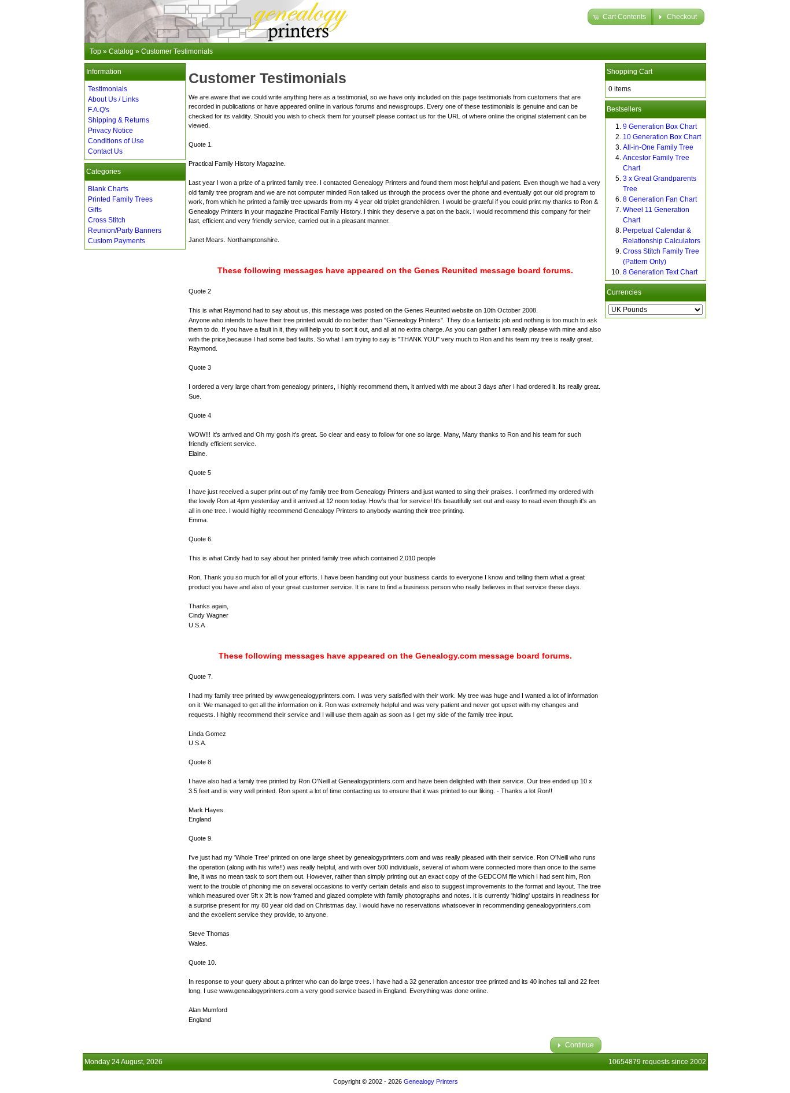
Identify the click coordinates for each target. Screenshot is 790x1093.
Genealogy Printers (431, 1081)
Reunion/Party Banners (124, 230)
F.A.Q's (98, 110)
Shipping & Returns (118, 120)
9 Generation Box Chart (660, 126)
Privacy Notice (110, 131)
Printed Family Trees (120, 199)
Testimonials (107, 89)
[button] (621, 17)
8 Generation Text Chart (660, 272)
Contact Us (105, 151)
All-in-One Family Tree (658, 147)
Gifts (95, 210)
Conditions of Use (116, 141)
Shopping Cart (629, 72)
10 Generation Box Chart (662, 137)
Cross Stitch (106, 220)
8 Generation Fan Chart (660, 199)
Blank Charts (108, 189)
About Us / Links (113, 99)
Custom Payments (116, 241)
